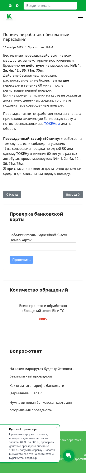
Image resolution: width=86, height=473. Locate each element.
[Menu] (80, 17)
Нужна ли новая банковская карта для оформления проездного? (41, 406)
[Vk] (10, 6)
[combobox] (50, 6)
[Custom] (17, 6)
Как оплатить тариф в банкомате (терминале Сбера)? (37, 389)
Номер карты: (21, 240)
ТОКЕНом (52, 123)
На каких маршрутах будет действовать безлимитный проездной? (42, 372)
